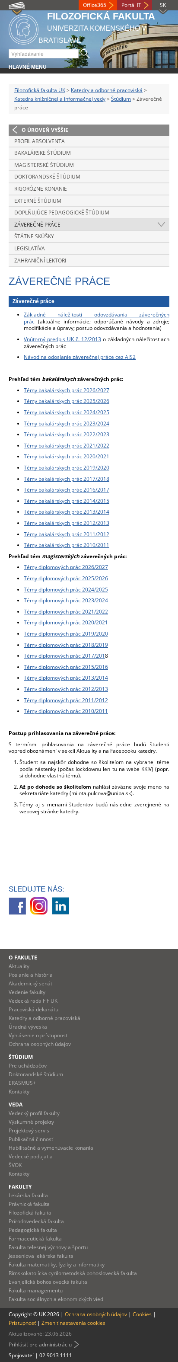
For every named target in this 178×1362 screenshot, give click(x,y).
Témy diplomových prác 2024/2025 (66, 589)
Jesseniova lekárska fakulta (41, 1256)
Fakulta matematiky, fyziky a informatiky (57, 1264)
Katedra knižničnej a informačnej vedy (59, 98)
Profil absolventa (39, 141)
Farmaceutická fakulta (35, 1238)
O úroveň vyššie (45, 130)
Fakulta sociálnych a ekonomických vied (56, 1299)
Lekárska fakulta (28, 1195)
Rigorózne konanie (40, 188)
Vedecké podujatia (31, 1156)
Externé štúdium (37, 201)
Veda (15, 1104)
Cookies (142, 1314)
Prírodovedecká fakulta (36, 1221)
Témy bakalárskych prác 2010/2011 (66, 545)
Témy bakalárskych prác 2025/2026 (66, 401)
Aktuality (19, 966)
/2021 (102, 456)
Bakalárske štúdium (42, 153)
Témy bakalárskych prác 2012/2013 (66, 523)
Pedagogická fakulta (33, 1230)
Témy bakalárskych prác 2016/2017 (66, 489)
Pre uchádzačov (28, 1065)
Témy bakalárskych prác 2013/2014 (66, 511)
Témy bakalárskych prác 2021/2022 (66, 445)
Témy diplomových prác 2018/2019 (66, 645)
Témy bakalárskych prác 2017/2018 (66, 479)
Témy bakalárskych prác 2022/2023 (66, 434)
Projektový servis (29, 1130)
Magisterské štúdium (44, 165)
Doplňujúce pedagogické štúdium (61, 212)
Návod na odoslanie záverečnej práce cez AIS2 (80, 357)
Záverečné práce (37, 224)
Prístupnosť (22, 1323)
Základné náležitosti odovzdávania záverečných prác (96, 318)
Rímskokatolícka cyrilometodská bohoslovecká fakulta (73, 1273)
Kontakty (19, 1091)
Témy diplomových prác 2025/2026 (66, 578)
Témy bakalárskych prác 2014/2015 (66, 501)
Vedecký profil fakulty (34, 1113)
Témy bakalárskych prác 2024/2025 (66, 412)
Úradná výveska (28, 1026)
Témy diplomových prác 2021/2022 (66, 611)
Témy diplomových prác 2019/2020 (66, 633)
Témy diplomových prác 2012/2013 (66, 689)
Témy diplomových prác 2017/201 (64, 655)
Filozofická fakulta (30, 1212)
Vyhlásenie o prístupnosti (39, 1035)
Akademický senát (30, 983)
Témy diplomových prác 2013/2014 (66, 677)
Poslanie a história (31, 974)
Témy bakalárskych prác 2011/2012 (66, 534)
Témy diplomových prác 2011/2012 (66, 700)
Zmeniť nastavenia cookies (73, 1323)
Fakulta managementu (36, 1290)
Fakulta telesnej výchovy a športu (48, 1247)
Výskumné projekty (31, 1121)
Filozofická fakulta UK (39, 90)
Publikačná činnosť (31, 1139)
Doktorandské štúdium (47, 176)
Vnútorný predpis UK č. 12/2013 (62, 339)
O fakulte (23, 957)
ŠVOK (15, 1165)
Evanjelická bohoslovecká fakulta (48, 1281)
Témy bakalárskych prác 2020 (59, 456)
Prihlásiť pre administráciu (40, 1344)
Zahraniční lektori (40, 260)
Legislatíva (29, 248)
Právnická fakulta (29, 1204)
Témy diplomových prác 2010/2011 (66, 711)
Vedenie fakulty (27, 992)
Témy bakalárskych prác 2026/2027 (66, 390)
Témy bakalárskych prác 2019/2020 (66, 467)
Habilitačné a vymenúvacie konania (51, 1147)
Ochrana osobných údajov (40, 1044)
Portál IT (131, 5)
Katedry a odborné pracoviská (107, 90)
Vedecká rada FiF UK (33, 1000)
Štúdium (121, 98)
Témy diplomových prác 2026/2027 (66, 567)
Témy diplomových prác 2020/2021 (66, 622)
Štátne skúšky (34, 236)
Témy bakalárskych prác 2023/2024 (66, 423)
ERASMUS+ (22, 1083)
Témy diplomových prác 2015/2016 (66, 667)
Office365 (94, 5)
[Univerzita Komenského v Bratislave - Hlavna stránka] (23, 28)
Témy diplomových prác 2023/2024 (66, 600)
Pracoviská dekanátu (33, 1009)
